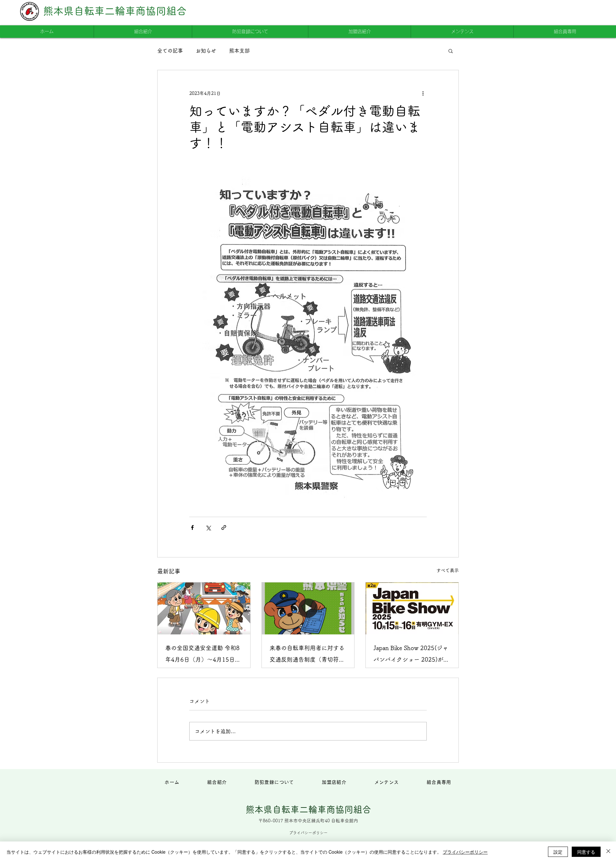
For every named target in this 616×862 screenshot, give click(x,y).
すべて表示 (447, 570)
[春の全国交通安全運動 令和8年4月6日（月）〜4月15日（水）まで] (204, 608)
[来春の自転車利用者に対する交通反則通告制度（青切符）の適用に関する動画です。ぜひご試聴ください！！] (308, 608)
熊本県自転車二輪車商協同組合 (115, 11)
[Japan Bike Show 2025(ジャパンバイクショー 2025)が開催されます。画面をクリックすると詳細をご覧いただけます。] (412, 608)
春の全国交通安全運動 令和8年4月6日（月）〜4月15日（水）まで (202, 655)
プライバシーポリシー (465, 852)
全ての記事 (170, 50)
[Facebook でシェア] (192, 527)
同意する (586, 852)
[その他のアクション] (423, 93)
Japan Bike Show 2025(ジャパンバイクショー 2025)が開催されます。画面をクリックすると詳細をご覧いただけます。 (411, 655)
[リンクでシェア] (224, 527)
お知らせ (206, 50)
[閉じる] (608, 852)
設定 (557, 852)
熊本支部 (239, 50)
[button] (451, 50)
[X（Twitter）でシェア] (208, 527)
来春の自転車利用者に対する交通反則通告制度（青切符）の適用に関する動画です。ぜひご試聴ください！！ (307, 655)
